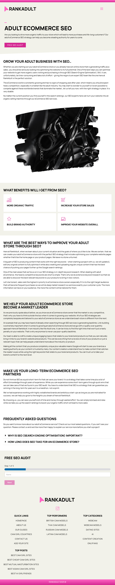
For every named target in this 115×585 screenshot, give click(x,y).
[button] (102, 9)
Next (9, 482)
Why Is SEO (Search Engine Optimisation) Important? (45, 435)
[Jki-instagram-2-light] (57, 508)
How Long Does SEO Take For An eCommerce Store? (43, 442)
